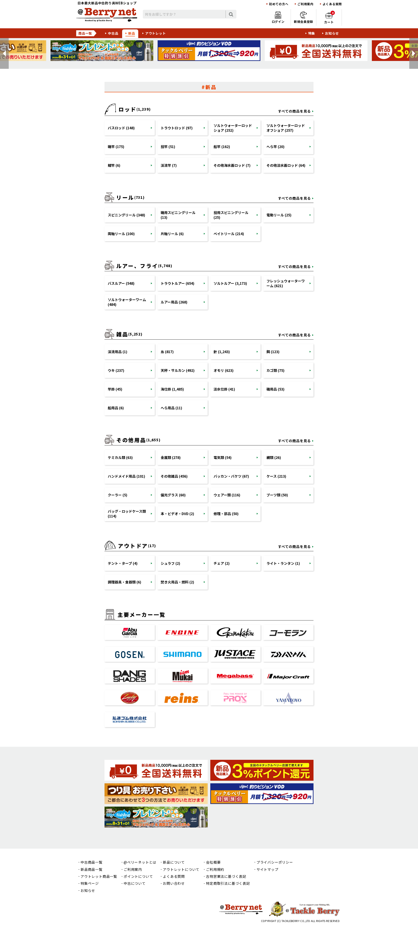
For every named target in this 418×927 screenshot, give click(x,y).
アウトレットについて (181, 869)
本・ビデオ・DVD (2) (177, 513)
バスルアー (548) (121, 283)
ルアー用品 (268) (174, 302)
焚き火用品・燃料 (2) (177, 582)
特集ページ (90, 883)
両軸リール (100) (121, 233)
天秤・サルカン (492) (178, 370)
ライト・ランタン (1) (283, 563)
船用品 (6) (116, 407)
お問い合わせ (174, 883)
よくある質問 (332, 4)
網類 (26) (273, 457)
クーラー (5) (117, 494)
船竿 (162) (222, 146)
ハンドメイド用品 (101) (126, 476)
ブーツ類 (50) (277, 494)
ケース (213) (276, 476)
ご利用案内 (305, 4)
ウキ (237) (116, 370)
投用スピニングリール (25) (231, 215)
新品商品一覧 (92, 869)
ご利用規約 (215, 869)
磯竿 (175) (116, 146)
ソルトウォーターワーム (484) (127, 302)
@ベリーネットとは (140, 862)
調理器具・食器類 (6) (124, 582)
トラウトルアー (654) (177, 283)
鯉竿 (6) (114, 165)
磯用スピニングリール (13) (178, 215)
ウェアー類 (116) (227, 494)
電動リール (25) (279, 214)
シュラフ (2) (170, 563)
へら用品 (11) (171, 407)
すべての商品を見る (294, 111)
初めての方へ (278, 4)
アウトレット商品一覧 (99, 876)
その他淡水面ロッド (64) (285, 165)
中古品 (113, 33)
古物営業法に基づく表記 (226, 876)
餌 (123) (273, 351)
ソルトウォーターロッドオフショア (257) (285, 128)
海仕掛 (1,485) (172, 389)
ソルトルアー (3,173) (230, 283)
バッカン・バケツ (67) (231, 476)
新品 (131, 33)
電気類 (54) (223, 457)
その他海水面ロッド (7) (232, 165)
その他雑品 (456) (174, 476)
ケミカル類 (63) (120, 457)
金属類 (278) (171, 457)
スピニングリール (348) (126, 214)
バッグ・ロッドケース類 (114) (127, 514)
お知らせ (332, 33)
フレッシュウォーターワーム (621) (285, 283)
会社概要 (213, 862)
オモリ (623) (224, 370)
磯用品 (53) (275, 389)
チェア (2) (222, 563)
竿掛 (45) (115, 389)
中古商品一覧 (92, 862)
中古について (135, 883)
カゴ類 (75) (275, 370)
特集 (311, 33)
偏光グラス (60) (173, 494)
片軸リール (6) (172, 233)
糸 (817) (167, 351)
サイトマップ (267, 869)
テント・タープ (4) (123, 563)
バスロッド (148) (121, 127)
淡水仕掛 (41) (224, 389)
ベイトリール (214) (229, 233)
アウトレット (155, 33)
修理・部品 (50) (226, 513)
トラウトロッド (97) (177, 127)
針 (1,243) (222, 351)
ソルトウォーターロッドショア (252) (233, 128)
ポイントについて (138, 876)
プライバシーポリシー (274, 862)
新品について (174, 862)
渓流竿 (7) (169, 165)
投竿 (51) (168, 146)
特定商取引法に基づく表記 (228, 883)
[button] (4, 53)
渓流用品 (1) (117, 351)
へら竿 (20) (275, 146)
